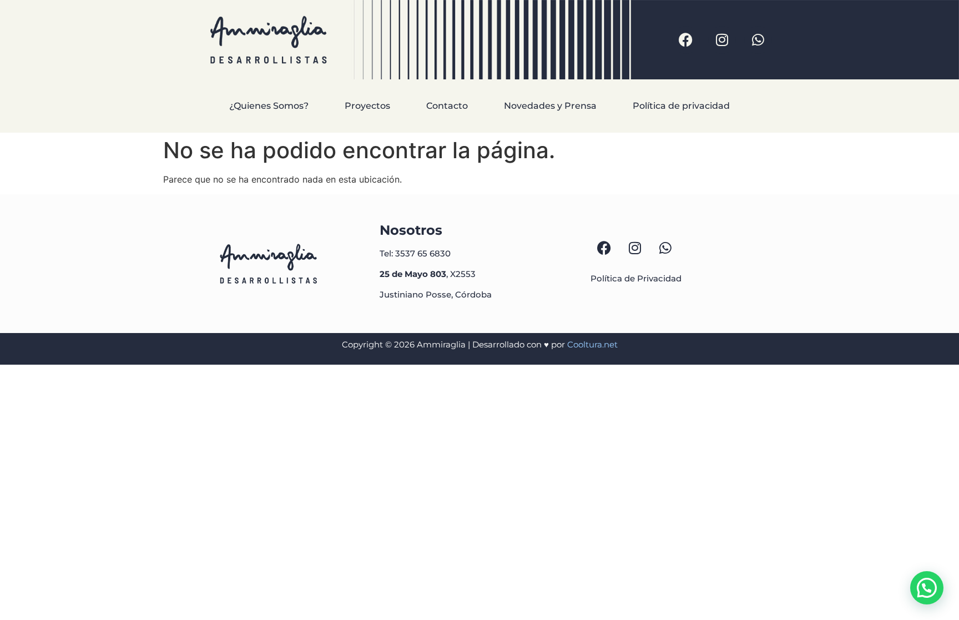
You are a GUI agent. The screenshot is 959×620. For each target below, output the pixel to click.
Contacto (447, 105)
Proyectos (367, 105)
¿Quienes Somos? (269, 105)
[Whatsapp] (758, 40)
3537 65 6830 (423, 253)
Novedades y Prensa (550, 105)
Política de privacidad (681, 105)
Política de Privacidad (637, 278)
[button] (926, 587)
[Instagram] (722, 40)
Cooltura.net (592, 344)
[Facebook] (686, 40)
